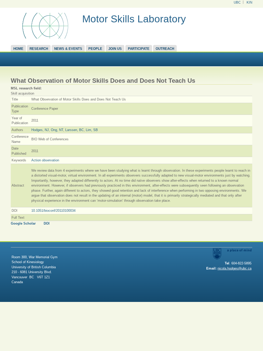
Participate (138, 49)
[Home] (44, 37)
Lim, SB (92, 130)
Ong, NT (57, 130)
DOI (47, 223)
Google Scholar (23, 223)
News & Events (68, 49)
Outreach (165, 49)
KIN (249, 2)
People (95, 49)
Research (39, 49)
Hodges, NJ (40, 130)
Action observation (45, 160)
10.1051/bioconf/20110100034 (53, 211)
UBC (237, 2)
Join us (115, 49)
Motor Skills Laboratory (134, 18)
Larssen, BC (74, 130)
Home (18, 49)
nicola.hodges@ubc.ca (234, 268)
